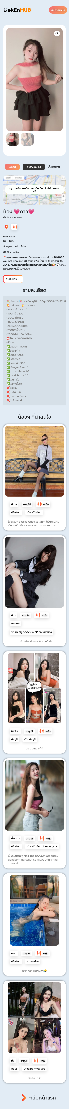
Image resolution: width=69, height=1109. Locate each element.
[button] (57, 33)
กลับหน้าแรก (42, 1098)
